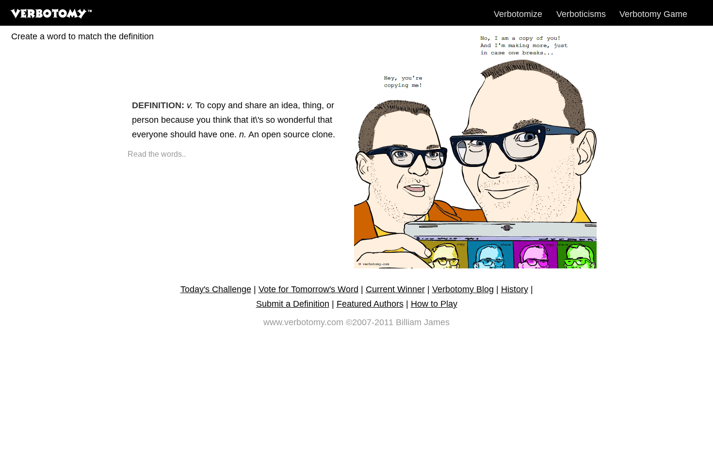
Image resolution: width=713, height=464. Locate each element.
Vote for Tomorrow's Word (308, 289)
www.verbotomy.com (303, 322)
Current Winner (395, 289)
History (514, 289)
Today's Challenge (215, 289)
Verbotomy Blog (463, 289)
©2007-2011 (369, 322)
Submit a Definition (292, 304)
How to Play (434, 304)
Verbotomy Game (653, 14)
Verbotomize (518, 14)
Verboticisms (581, 14)
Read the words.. (157, 154)
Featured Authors (370, 304)
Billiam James (423, 322)
